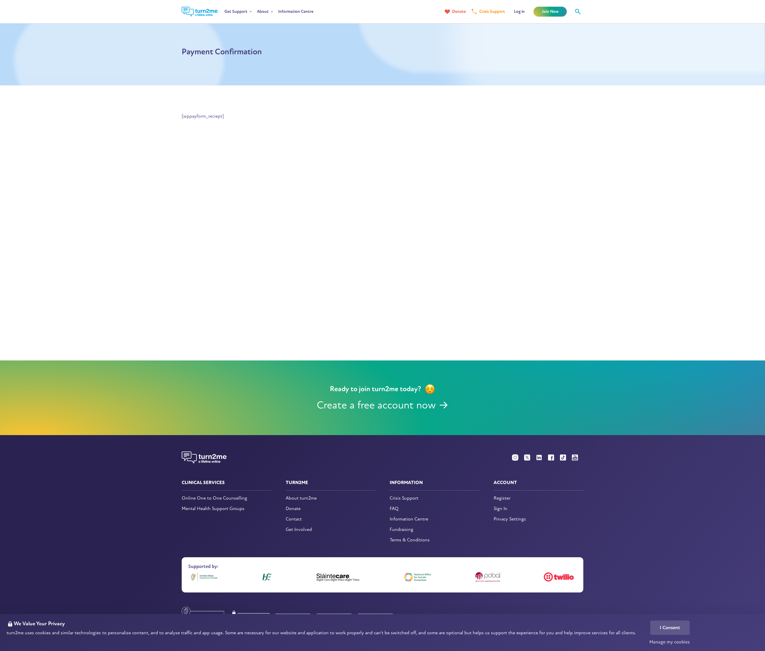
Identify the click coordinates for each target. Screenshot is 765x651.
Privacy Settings (510, 519)
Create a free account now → (383, 405)
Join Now (550, 11)
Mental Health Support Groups (213, 509)
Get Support (235, 11)
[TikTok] (563, 457)
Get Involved (299, 529)
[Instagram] (515, 457)
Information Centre (295, 11)
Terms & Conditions (410, 540)
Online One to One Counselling (214, 498)
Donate (459, 11)
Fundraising (401, 529)
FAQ (394, 509)
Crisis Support (492, 11)
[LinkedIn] (539, 457)
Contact (294, 519)
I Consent (670, 628)
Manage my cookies (669, 642)
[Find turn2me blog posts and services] (578, 11)
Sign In (500, 509)
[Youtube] (575, 457)
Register (502, 498)
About (263, 11)
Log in (519, 11)
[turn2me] (200, 12)
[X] (527, 457)
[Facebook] (551, 457)
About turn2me (301, 498)
